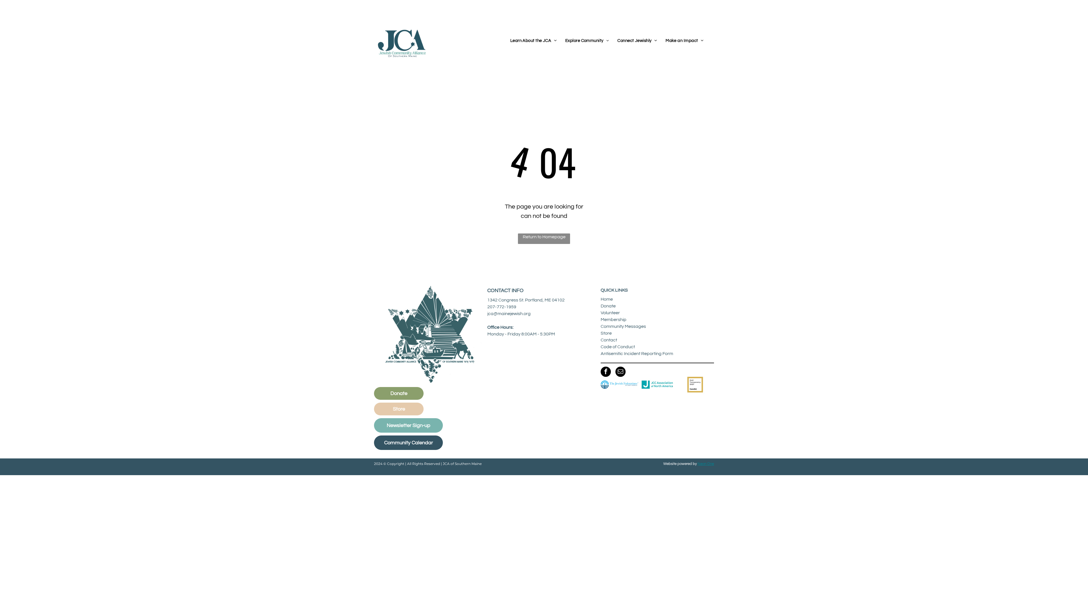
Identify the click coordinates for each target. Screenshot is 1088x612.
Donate (608, 306)
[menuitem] (533, 41)
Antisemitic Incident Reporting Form (637, 353)
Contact (609, 340)
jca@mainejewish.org (509, 313)
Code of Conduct (618, 347)
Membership (613, 319)
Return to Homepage (544, 237)
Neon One (706, 464)
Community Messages (623, 326)
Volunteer (610, 313)
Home (607, 299)
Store (606, 333)
